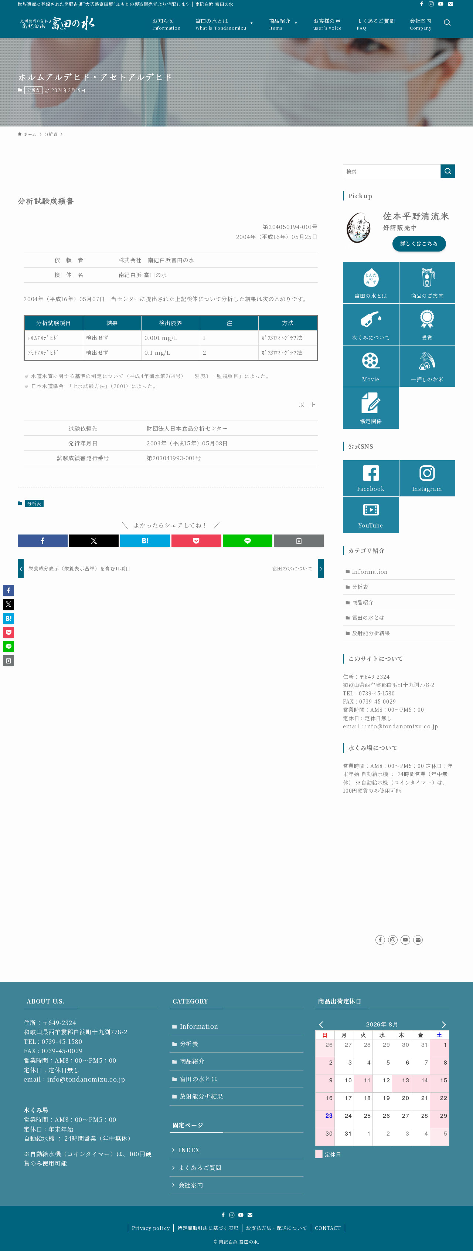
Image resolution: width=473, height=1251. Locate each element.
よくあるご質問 (200, 1167)
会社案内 (190, 1185)
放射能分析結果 (371, 633)
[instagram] (431, 4)
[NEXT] (442, 1024)
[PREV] (322, 1024)
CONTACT (328, 1227)
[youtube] (441, 4)
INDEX (189, 1150)
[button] (43, 541)
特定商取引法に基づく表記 (208, 1227)
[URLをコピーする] (299, 541)
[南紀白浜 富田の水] (62, 23)
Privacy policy (151, 1227)
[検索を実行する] (447, 171)
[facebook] (421, 4)
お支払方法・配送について (276, 1227)
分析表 (33, 90)
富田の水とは (368, 617)
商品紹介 (363, 602)
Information (370, 571)
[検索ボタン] (447, 23)
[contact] (450, 4)
